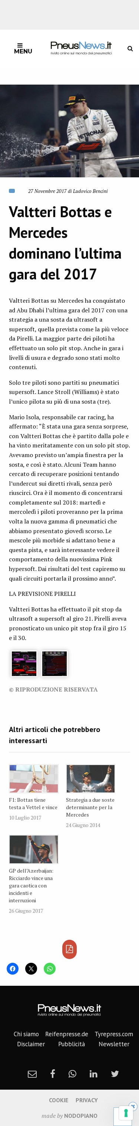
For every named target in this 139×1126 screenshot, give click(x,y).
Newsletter (114, 1044)
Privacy (87, 1100)
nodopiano (80, 1115)
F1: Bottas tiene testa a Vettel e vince (33, 803)
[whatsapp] (72, 1074)
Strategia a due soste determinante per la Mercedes (90, 807)
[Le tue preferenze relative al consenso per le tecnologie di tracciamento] (126, 1113)
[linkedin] (93, 1074)
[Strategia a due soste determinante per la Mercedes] (91, 778)
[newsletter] (32, 1074)
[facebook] (52, 1074)
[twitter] (115, 1074)
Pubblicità (71, 1044)
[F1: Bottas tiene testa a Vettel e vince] (34, 778)
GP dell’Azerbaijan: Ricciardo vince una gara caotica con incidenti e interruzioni (31, 885)
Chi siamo (26, 1034)
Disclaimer (31, 1044)
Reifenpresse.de (66, 1034)
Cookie (58, 1100)
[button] (69, 131)
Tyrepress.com (114, 1034)
